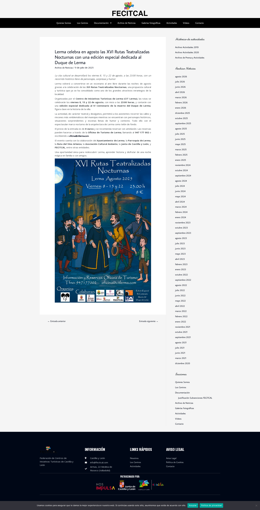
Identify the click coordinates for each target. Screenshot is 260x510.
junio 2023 (180, 248)
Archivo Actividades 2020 (187, 52)
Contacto (199, 22)
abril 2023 (180, 259)
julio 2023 (180, 243)
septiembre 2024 (183, 175)
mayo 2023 (180, 253)
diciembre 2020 (182, 363)
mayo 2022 (180, 300)
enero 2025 (180, 159)
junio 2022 (180, 295)
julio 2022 (180, 290)
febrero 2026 (181, 102)
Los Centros (82, 22)
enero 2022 (180, 321)
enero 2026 (180, 107)
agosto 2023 (181, 238)
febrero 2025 (181, 154)
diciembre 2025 (182, 113)
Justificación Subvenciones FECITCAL (195, 397)
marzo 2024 (181, 206)
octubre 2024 (181, 170)
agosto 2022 (181, 285)
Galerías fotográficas (151, 22)
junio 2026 (180, 86)
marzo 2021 (180, 358)
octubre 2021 (181, 331)
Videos (186, 22)
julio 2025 (180, 133)
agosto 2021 (181, 342)
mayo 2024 (180, 196)
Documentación (101, 22)
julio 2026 (180, 81)
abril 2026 (180, 92)
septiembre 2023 (183, 232)
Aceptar (193, 505)
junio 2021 (180, 352)
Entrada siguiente (148, 321)
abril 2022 (180, 306)
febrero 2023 (181, 264)
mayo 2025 (180, 144)
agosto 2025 (181, 128)
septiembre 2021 (183, 337)
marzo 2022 (181, 311)
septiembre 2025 (183, 123)
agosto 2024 (181, 180)
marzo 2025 (181, 149)
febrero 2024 (181, 212)
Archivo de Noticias (127, 22)
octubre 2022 (181, 274)
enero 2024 (180, 217)
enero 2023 (180, 269)
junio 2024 (180, 191)
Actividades (171, 22)
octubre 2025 (181, 118)
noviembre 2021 (182, 326)
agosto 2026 (181, 76)
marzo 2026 (181, 97)
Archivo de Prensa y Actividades (189, 57)
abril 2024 (180, 201)
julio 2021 (179, 347)
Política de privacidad (211, 505)
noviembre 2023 (182, 222)
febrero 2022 (181, 316)
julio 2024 (180, 185)
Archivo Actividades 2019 (186, 47)
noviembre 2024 (182, 165)
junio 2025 (180, 139)
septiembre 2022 (183, 279)
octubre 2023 (181, 227)
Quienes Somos (63, 22)
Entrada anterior (57, 321)
